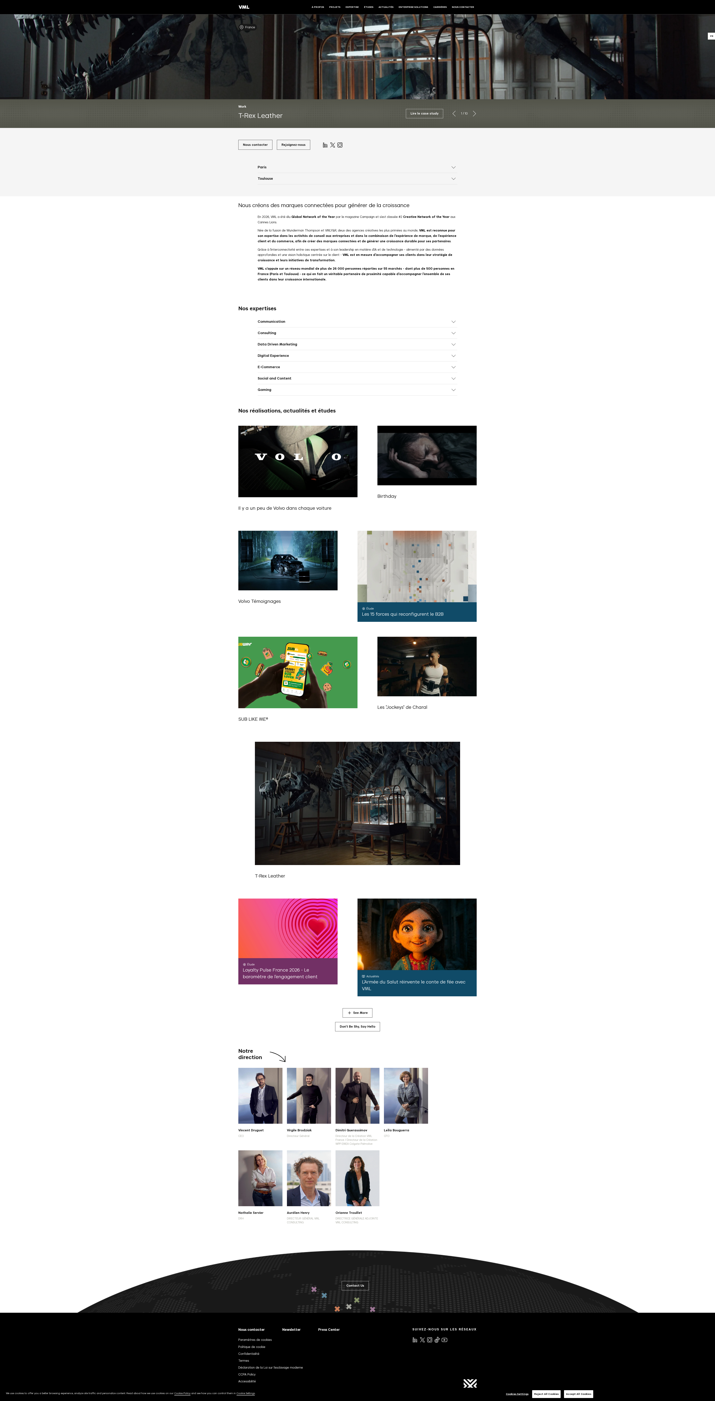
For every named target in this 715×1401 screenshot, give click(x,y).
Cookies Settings (517, 1394)
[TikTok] (437, 1340)
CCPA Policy (247, 1374)
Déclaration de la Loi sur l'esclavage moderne (270, 1367)
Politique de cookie (251, 1346)
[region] (357, 1394)
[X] (332, 144)
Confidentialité (248, 1353)
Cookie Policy (182, 1393)
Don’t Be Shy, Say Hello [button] (357, 1026)
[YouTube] (444, 1339)
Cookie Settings (245, 1393)
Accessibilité (247, 1381)
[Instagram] (339, 144)
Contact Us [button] (355, 1285)
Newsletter (291, 1330)
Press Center (329, 1330)
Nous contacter (251, 1330)
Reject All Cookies (546, 1394)
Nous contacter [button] (255, 145)
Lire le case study (424, 113)
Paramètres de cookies (255, 1339)
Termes (243, 1360)
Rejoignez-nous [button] (294, 145)
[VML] (244, 7)
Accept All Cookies (578, 1394)
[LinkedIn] (325, 144)
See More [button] (360, 1013)
